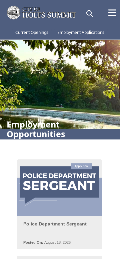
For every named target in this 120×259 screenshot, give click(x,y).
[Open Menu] (112, 12)
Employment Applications (80, 32)
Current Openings (31, 32)
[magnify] (89, 13)
